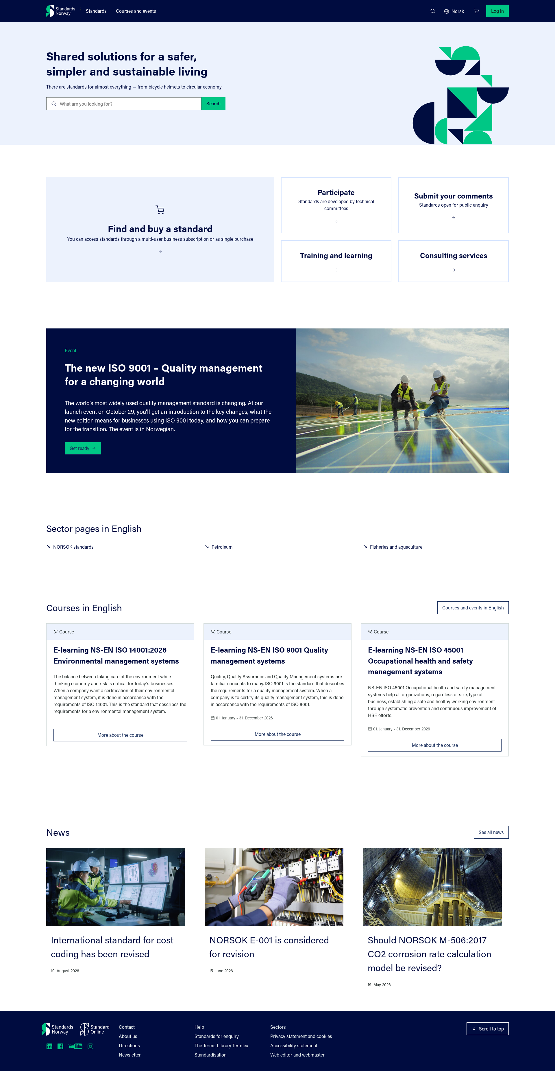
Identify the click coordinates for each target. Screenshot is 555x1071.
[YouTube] (75, 1046)
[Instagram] (90, 1046)
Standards (96, 11)
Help (199, 1027)
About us (128, 1036)
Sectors (278, 1027)
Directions (129, 1045)
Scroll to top (491, 1029)
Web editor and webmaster (297, 1055)
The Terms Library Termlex (221, 1045)
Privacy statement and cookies (301, 1036)
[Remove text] (194, 104)
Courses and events (136, 11)
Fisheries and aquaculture (396, 547)
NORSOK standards (73, 547)
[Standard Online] (94, 1029)
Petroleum (222, 547)
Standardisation (211, 1055)
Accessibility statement (293, 1045)
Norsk (458, 11)
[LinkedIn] (49, 1046)
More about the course (142, 733)
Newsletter (130, 1055)
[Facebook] (60, 1046)
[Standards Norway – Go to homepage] (61, 11)
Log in (497, 11)
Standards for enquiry (217, 1036)
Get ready (79, 448)
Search (213, 103)
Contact (127, 1027)
